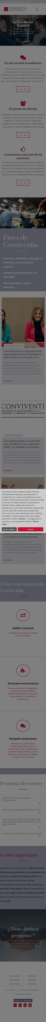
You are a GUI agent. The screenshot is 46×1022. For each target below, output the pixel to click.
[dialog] (23, 511)
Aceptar (30, 529)
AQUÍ (8, 513)
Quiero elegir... (9, 529)
